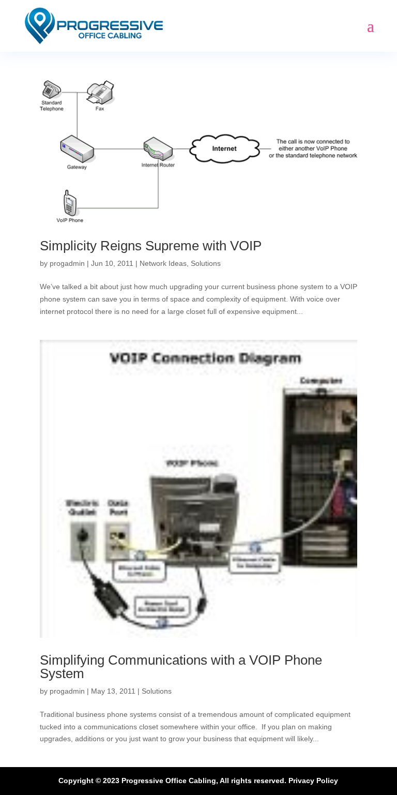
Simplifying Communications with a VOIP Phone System (181, 666)
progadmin (67, 263)
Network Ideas (163, 263)
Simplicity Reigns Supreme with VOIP (151, 245)
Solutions (206, 263)
